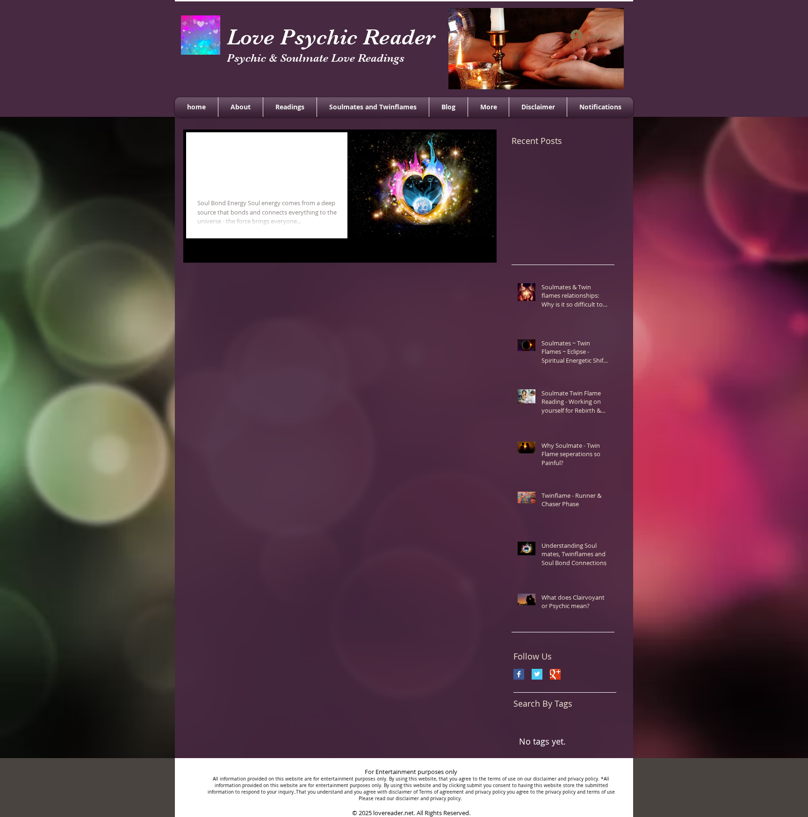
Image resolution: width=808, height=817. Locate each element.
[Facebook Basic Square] (518, 674)
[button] (488, 107)
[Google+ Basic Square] (555, 674)
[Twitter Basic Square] (537, 674)
